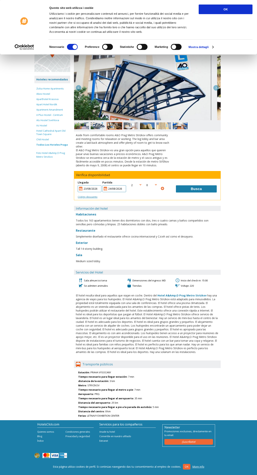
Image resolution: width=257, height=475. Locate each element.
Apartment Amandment (49, 109)
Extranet (103, 440)
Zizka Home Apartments (50, 88)
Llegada (83, 182)
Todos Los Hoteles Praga (52, 144)
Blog (39, 436)
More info (198, 466)
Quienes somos (45, 431)
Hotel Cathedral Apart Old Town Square (50, 132)
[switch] (107, 47)
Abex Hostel (43, 93)
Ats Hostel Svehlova (47, 120)
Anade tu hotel (107, 431)
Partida (107, 182)
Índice (40, 440)
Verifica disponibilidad (93, 175)
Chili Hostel (42, 139)
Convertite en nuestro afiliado (115, 436)
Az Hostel (41, 125)
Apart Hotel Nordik (46, 104)
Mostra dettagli (199, 47)
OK (226, 9)
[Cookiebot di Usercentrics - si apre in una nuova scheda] (24, 47)
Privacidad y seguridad (77, 436)
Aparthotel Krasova (47, 99)
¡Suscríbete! (189, 442)
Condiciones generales (77, 431)
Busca (196, 189)
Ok (187, 466)
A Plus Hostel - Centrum (49, 115)
